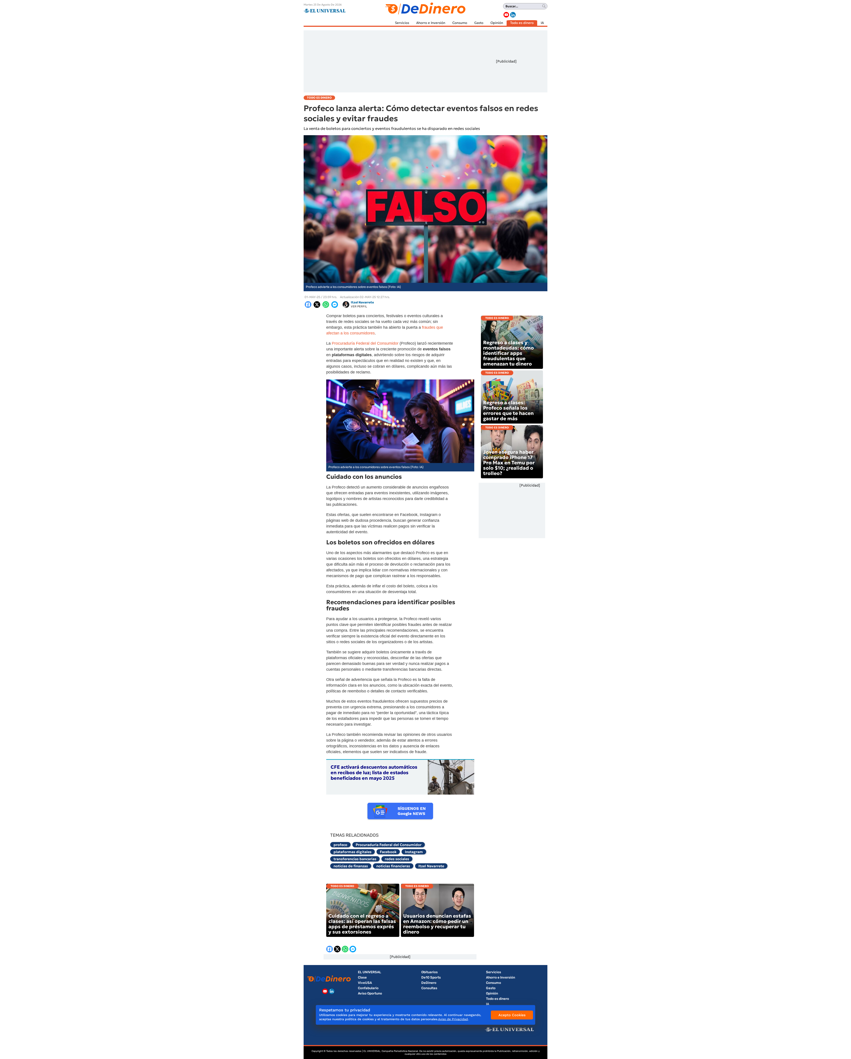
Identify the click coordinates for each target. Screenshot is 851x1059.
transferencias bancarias (355, 859)
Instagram (414, 852)
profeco (340, 844)
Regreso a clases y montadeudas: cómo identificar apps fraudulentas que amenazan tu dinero (508, 353)
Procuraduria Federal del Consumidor (389, 844)
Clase (362, 977)
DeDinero (428, 983)
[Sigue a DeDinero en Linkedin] (513, 15)
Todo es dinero (522, 23)
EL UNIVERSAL (369, 972)
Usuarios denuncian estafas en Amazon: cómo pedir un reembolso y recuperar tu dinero (437, 924)
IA (542, 23)
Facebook (388, 852)
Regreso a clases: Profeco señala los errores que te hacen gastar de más (508, 411)
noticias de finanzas (351, 866)
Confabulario (368, 988)
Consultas (429, 988)
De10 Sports (431, 977)
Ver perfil (359, 306)
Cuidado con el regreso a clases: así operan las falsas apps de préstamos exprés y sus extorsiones (362, 924)
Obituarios (429, 972)
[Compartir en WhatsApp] (325, 304)
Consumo (459, 23)
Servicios (402, 23)
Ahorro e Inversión (430, 23)
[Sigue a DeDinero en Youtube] (506, 15)
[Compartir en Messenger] (334, 304)
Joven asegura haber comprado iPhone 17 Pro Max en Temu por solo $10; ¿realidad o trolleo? (509, 462)
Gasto (478, 23)
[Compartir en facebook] (308, 304)
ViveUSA (365, 983)
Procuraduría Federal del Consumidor (365, 343)
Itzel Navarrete (431, 866)
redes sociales (397, 859)
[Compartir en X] (317, 304)
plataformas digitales (352, 852)
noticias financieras (393, 866)
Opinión (496, 23)
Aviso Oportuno (370, 993)
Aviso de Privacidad (453, 1019)
